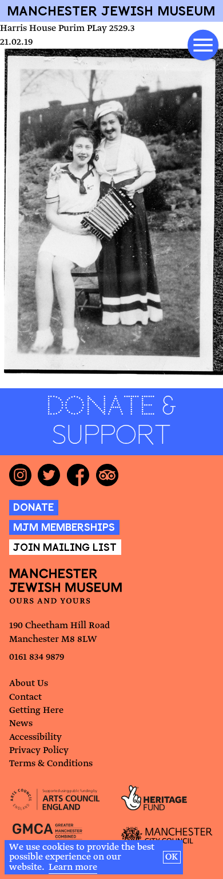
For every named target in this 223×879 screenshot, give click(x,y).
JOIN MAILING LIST (65, 547)
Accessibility (35, 737)
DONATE (33, 507)
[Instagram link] (23, 475)
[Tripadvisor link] (110, 475)
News (21, 724)
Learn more (73, 867)
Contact (25, 697)
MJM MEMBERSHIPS (64, 527)
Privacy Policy (39, 750)
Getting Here (36, 710)
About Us (28, 683)
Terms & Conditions (51, 764)
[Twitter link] (52, 475)
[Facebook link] (81, 475)
